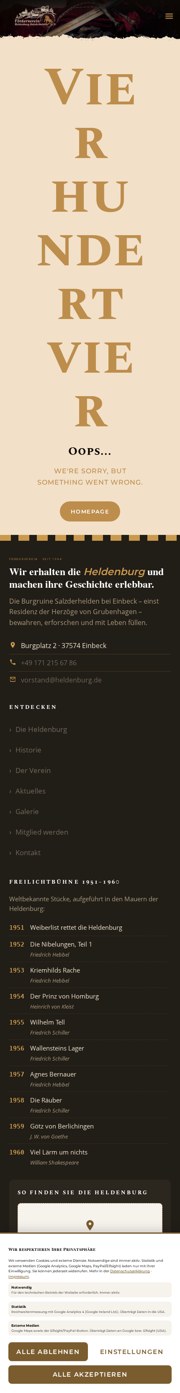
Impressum (18, 1276)
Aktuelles (30, 791)
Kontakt (28, 852)
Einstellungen (132, 1352)
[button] (169, 16)
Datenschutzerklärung (130, 1271)
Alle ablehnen (48, 1352)
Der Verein (33, 770)
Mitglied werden (41, 832)
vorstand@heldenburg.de (61, 680)
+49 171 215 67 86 (49, 662)
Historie (28, 750)
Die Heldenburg (41, 729)
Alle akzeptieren (90, 1374)
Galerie (27, 811)
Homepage (90, 511)
